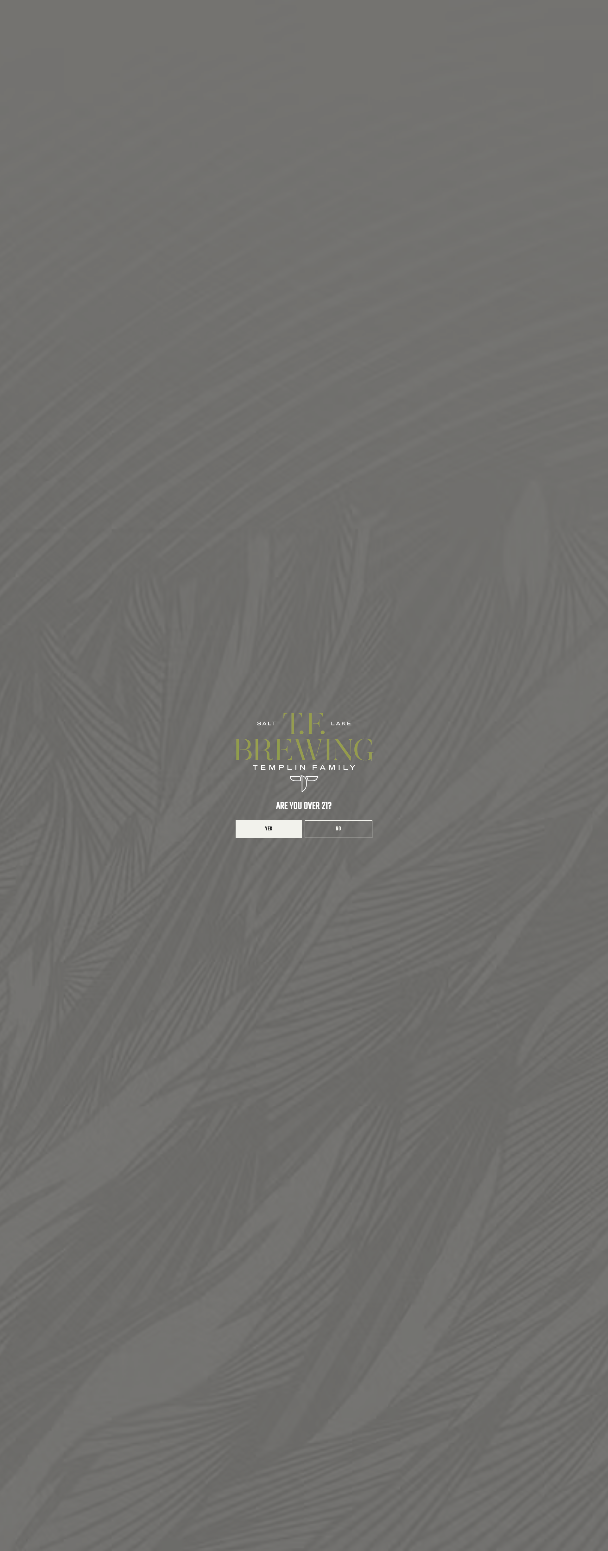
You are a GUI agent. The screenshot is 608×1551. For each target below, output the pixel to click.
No (338, 829)
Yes (268, 829)
